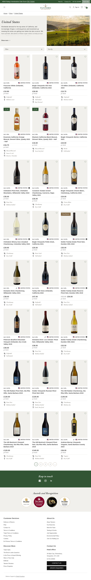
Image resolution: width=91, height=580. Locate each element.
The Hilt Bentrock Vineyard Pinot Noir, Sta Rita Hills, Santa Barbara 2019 (45, 444)
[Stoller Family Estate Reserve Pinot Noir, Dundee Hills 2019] (74, 273)
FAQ (5, 525)
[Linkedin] (51, 481)
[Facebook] (40, 481)
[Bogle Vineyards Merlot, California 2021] (74, 119)
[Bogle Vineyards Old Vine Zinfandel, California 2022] (45, 68)
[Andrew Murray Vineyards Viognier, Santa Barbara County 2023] (74, 424)
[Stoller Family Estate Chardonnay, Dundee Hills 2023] (74, 322)
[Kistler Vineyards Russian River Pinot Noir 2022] (45, 373)
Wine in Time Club (9, 558)
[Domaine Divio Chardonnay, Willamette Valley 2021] (17, 273)
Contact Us (68, 1)
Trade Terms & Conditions (11, 533)
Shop (11, 13)
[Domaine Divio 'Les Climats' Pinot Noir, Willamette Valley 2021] (45, 322)
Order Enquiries (56, 568)
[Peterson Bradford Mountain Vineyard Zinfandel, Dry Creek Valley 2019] (17, 322)
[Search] (70, 7)
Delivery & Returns (9, 522)
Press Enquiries (8, 566)
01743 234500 (77, 1)
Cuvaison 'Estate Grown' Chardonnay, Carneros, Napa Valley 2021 (43, 193)
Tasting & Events (52, 530)
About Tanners (51, 522)
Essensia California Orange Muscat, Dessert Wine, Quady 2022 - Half (17, 139)
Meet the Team (51, 527)
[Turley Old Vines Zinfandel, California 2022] (45, 273)
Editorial (6, 560)
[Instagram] (45, 481)
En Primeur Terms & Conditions (13, 541)
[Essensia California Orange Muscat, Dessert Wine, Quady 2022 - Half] (17, 119)
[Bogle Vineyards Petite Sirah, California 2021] (45, 224)
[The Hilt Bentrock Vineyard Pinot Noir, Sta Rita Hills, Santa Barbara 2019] (45, 424)
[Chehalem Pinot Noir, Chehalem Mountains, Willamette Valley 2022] (17, 173)
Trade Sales (86, 1)
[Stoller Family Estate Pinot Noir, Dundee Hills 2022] (74, 224)
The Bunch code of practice (11, 552)
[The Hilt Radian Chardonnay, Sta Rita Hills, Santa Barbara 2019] (74, 373)
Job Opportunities (52, 533)
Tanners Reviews (9, 563)
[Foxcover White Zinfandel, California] (17, 68)
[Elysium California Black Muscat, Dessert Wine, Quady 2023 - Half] (45, 119)
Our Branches (51, 525)
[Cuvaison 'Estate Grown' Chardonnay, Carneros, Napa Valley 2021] (45, 173)
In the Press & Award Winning (12, 555)
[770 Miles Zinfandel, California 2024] (74, 68)
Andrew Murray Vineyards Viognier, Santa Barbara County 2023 (73, 444)
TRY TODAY (31, 1)
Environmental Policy (53, 536)
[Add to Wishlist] (28, 57)
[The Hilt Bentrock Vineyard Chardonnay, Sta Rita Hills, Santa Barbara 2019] (17, 424)
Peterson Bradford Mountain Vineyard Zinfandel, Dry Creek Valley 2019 (15, 342)
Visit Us (60, 1)
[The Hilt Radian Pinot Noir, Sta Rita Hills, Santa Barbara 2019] (17, 373)
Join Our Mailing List (53, 538)
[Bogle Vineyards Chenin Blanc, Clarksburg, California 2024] (74, 173)
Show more (4, 40)
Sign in (77, 7)
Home (5, 13)
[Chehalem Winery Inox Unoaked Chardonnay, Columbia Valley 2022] (17, 224)
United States (18, 13)
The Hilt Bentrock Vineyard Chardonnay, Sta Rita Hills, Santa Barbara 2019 (16, 444)
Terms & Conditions (9, 530)
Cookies (6, 538)
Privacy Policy (8, 536)
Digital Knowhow (20, 576)
